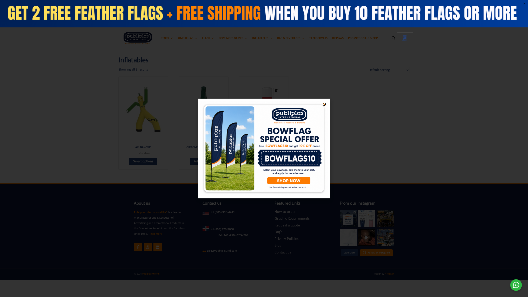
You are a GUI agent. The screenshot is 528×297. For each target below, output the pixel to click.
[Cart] (405, 38)
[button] (324, 104)
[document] (264, 148)
